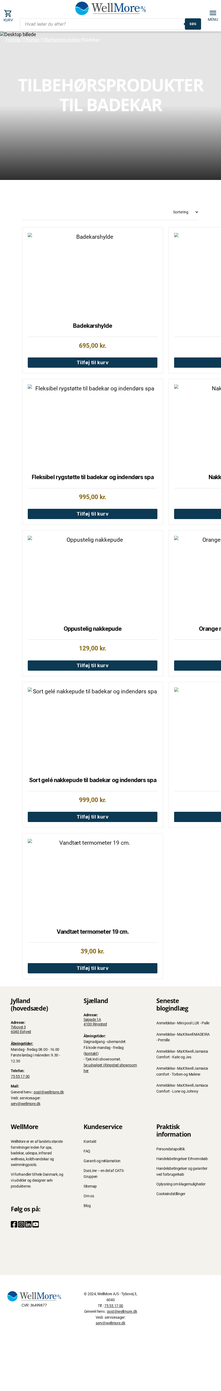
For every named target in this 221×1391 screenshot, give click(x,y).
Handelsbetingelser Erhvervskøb (182, 1159)
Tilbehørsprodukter (61, 40)
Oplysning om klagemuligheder (180, 1184)
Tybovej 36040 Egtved (21, 1029)
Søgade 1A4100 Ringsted (95, 1022)
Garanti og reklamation (102, 1161)
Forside (13, 40)
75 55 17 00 (20, 1076)
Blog (87, 1206)
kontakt (91, 1053)
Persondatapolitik (170, 1149)
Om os (89, 1196)
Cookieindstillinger (170, 1194)
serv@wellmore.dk (25, 1104)
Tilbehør (31, 40)
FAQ (87, 1151)
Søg (192, 24)
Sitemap (90, 1186)
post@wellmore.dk (49, 1092)
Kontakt (90, 1141)
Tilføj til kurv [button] (93, 362)
